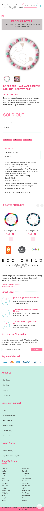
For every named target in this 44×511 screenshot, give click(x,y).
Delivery (8, 157)
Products (13, 24)
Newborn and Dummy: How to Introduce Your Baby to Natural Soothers (26, 298)
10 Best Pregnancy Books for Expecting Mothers (25, 310)
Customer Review (11, 152)
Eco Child (24, 509)
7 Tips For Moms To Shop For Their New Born (25, 322)
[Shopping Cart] (40, 5)
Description (9, 148)
